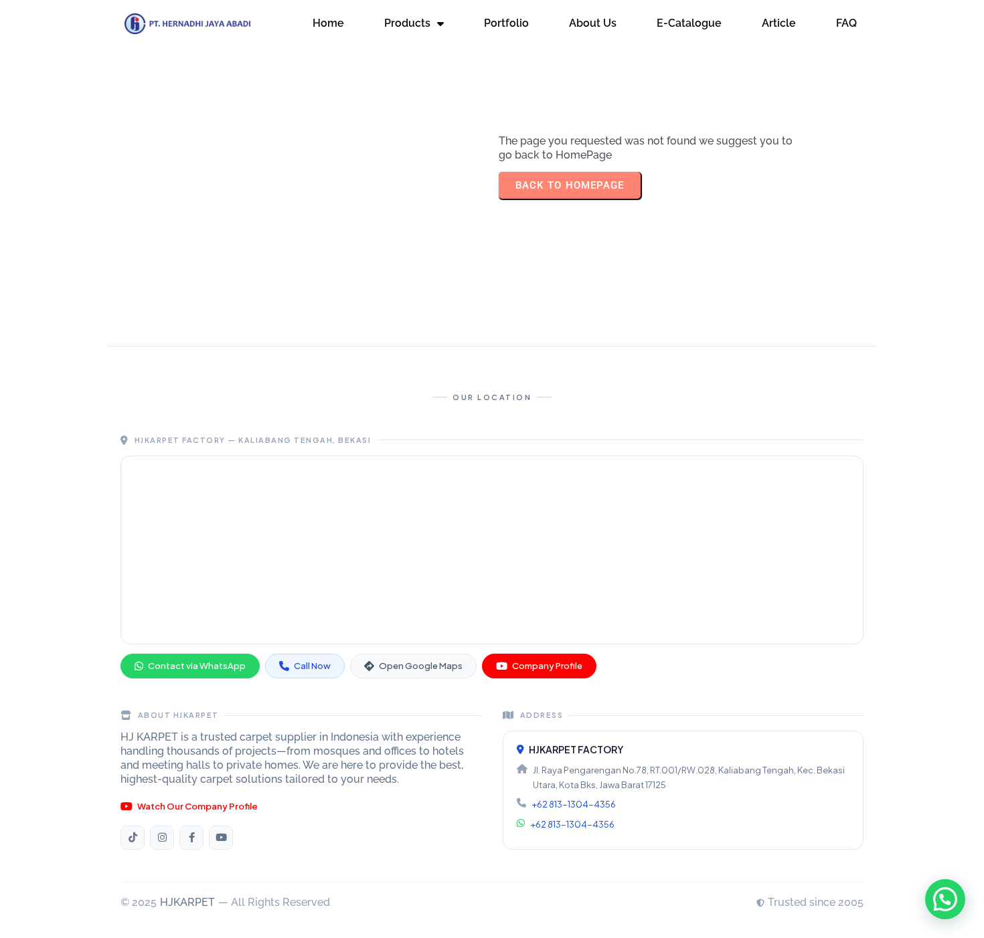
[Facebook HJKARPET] (191, 838)
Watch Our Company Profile (197, 806)
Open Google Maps (421, 665)
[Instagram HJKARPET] (162, 838)
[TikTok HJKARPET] (132, 838)
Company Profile (547, 665)
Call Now (312, 665)
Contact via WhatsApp (197, 665)
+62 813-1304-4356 (573, 804)
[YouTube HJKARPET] (221, 838)
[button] (945, 899)
